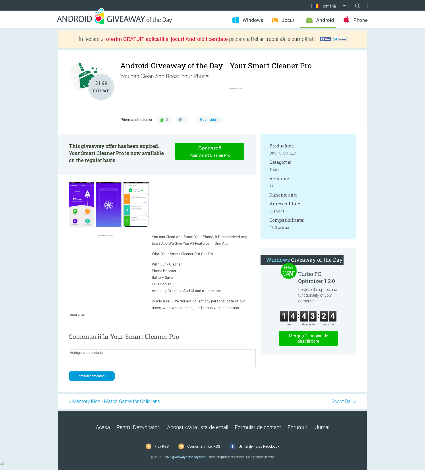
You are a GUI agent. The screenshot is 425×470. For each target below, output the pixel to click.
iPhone (359, 20)
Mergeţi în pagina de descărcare (308, 338)
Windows (253, 20)
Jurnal (322, 427)
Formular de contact (258, 427)
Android (325, 20)
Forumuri (298, 427)
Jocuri (289, 20)
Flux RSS (162, 446)
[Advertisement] (238, 101)
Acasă (103, 427)
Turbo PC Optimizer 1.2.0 (316, 277)
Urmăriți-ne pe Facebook (259, 446)
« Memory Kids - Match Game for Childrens (114, 401)
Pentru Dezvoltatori (138, 427)
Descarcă (209, 151)
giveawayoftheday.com (189, 457)
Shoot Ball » (343, 401)
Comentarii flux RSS (203, 446)
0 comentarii (209, 120)
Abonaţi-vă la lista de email (197, 427)
